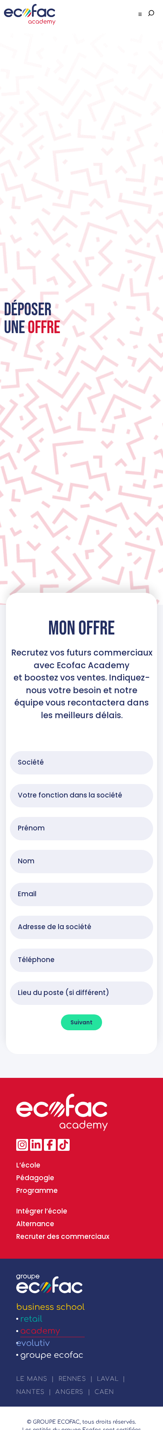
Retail (31, 1319)
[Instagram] (22, 1145)
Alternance (35, 1224)
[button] (140, 14)
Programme (37, 1190)
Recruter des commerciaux (62, 1236)
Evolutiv (33, 1343)
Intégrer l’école (41, 1211)
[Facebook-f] (50, 1145)
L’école (28, 1165)
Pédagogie (35, 1178)
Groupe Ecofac (51, 1355)
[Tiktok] (64, 1145)
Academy (40, 1331)
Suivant (81, 1022)
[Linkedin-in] (36, 1145)
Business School (50, 1307)
